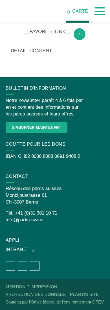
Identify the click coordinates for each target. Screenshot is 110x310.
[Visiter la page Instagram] (22, 266)
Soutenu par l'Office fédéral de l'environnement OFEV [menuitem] (55, 302)
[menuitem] (77, 11)
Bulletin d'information (36, 88)
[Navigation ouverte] (99, 11)
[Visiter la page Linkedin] (34, 266)
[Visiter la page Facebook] (10, 266)
